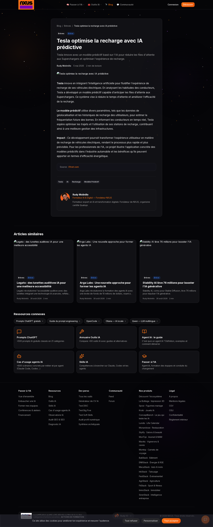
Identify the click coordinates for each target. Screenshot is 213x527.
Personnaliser (151, 520)
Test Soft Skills (86, 415)
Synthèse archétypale (89, 424)
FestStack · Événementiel (151, 476)
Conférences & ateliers (29, 410)
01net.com (73, 167)
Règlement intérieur (178, 419)
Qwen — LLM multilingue (143, 321)
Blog (109, 4)
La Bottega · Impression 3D (151, 401)
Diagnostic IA (55, 424)
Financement (24, 415)
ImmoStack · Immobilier (149, 490)
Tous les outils (85, 396)
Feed (111, 396)
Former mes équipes (28, 405)
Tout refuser (131, 520)
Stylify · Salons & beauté (150, 432)
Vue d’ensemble (26, 396)
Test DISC (83, 405)
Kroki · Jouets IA (146, 410)
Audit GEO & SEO (57, 419)
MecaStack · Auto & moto (151, 467)
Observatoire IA (56, 415)
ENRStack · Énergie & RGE (151, 462)
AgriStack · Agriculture (149, 481)
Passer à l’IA (75, 4)
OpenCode (91, 321)
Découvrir (188, 4)
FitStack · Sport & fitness (150, 485)
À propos (173, 396)
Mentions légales (177, 401)
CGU (171, 410)
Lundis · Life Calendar (149, 423)
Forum (112, 401)
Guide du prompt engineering (63, 321)
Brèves (67, 26)
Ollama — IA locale (114, 321)
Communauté (125, 4)
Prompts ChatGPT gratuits (28, 321)
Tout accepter (171, 520)
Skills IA (52, 405)
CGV (171, 405)
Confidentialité (176, 415)
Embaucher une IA (27, 401)
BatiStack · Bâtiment (148, 458)
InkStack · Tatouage (148, 471)
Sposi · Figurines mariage (151, 405)
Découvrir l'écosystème (150, 396)
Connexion (173, 4)
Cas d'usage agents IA (59, 410)
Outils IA (94, 4)
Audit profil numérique (89, 419)
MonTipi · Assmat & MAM (150, 437)
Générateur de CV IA (89, 401)
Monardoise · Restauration (151, 427)
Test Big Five (85, 410)
